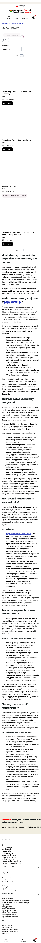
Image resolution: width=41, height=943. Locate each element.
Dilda (3, 876)
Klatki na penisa (7, 878)
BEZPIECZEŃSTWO (8, 899)
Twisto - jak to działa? (9, 913)
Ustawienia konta (7, 851)
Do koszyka (7, 103)
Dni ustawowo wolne (9, 857)
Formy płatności (7, 907)
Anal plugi (5, 874)
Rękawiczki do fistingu (9, 890)
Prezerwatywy (6, 884)
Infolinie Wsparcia (8, 859)
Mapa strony (6, 934)
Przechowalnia (7, 849)
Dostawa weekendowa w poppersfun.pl (15, 903)
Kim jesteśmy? (7, 926)
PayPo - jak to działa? (9, 911)
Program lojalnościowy (9, 855)
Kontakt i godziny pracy (10, 932)
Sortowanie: (6, 45)
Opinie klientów (7, 928)
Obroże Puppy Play (8, 882)
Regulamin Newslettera (10, 917)
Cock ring (5, 886)
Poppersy (5, 872)
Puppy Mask (6, 888)
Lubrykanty (5, 880)
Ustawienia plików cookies (11, 861)
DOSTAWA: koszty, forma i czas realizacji (15, 901)
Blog (3, 845)
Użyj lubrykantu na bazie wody (18, 534)
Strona (18, 55)
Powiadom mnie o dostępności (14, 196)
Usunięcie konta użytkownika (11, 863)
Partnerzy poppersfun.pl (10, 930)
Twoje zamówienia (8, 853)
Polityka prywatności (9, 915)
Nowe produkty (7, 847)
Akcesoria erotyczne (18, 24)
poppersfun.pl (12, 302)
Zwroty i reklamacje (8, 909)
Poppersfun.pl (6, 24)
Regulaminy (6, 905)
